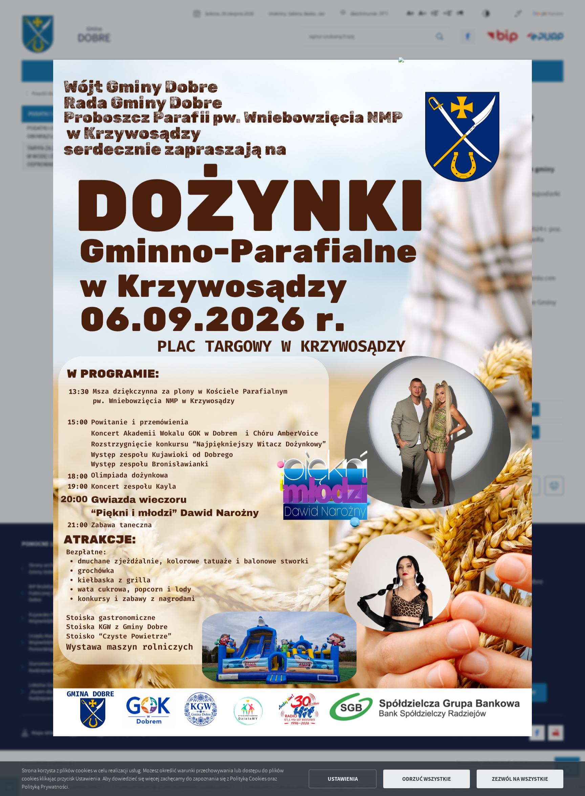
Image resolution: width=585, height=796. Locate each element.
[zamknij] (401, 59)
